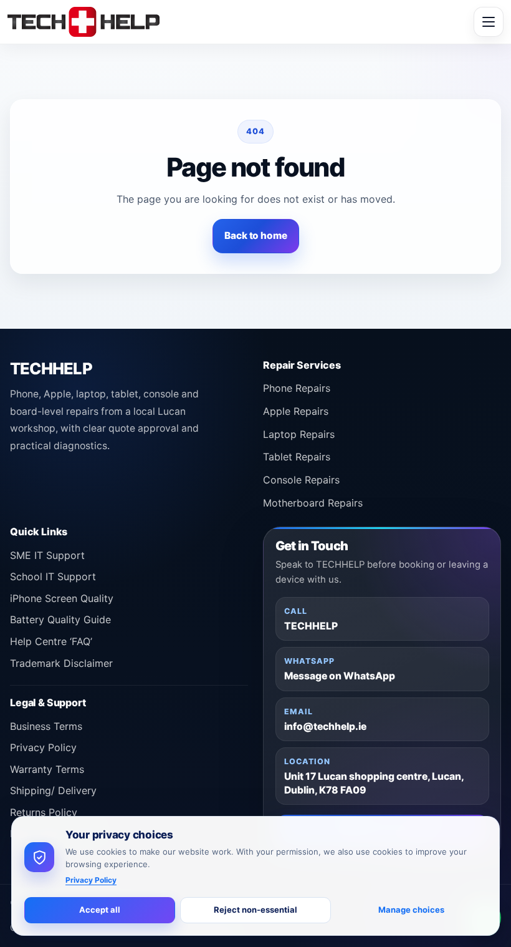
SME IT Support (47, 555)
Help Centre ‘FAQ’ (51, 641)
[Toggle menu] (489, 22)
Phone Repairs (296, 388)
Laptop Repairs (299, 434)
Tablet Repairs (296, 456)
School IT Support (53, 576)
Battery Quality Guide (60, 619)
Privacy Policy (43, 747)
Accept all (99, 910)
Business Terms (46, 726)
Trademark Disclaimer (61, 663)
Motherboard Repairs (313, 503)
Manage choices (411, 910)
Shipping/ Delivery (53, 790)
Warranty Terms (47, 769)
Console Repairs (301, 480)
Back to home (255, 235)
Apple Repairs (295, 411)
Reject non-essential (255, 910)
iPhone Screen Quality (61, 598)
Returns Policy (43, 812)
